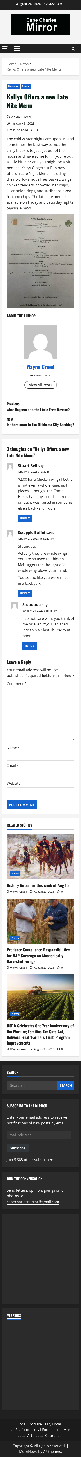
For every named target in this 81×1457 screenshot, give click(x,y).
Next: (40, 421)
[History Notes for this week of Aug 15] (40, 856)
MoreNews (28, 1451)
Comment (17, 683)
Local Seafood (17, 1429)
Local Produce (30, 1424)
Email (13, 765)
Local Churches (48, 1435)
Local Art (25, 1435)
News (25, 86)
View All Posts (40, 384)
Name (13, 747)
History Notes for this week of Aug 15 (38, 885)
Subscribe (17, 1148)
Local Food (41, 1429)
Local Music (63, 1429)
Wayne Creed (21, 117)
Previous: (38, 406)
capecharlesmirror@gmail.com (33, 1201)
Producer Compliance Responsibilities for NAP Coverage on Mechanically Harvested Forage (38, 955)
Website (13, 783)
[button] (5, 48)
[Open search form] (73, 48)
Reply (25, 518)
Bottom (13, 86)
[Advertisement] (40, 1258)
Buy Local (53, 1424)
